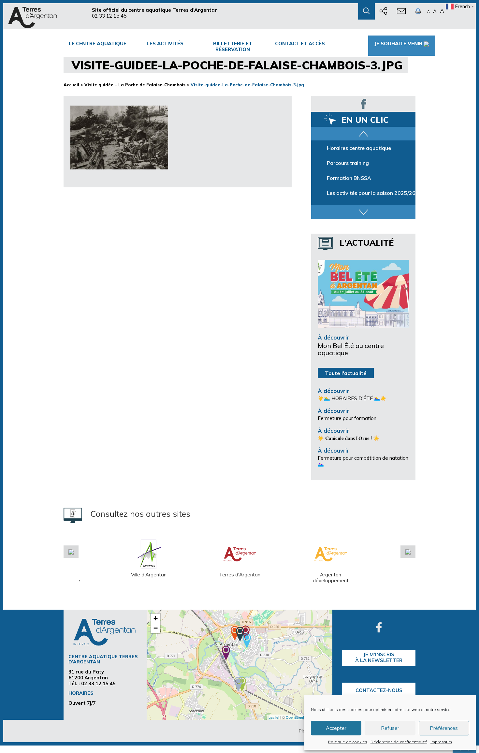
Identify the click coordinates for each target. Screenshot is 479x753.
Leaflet (274, 717)
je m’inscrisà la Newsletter (378, 657)
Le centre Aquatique (97, 43)
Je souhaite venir (398, 43)
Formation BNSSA (349, 178)
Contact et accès (300, 43)
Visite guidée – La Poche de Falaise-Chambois (134, 84)
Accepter (336, 728)
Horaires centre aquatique (359, 148)
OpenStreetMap (298, 717)
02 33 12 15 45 (109, 16)
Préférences (444, 728)
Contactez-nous (379, 690)
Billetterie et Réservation (232, 46)
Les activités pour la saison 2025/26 (371, 193)
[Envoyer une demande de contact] (401, 11)
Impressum (441, 741)
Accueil (71, 84)
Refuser (390, 728)
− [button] (155, 628)
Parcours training (348, 163)
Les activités (165, 43)
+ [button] (155, 618)
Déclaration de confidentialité (398, 741)
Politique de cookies (347, 741)
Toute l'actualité (346, 373)
